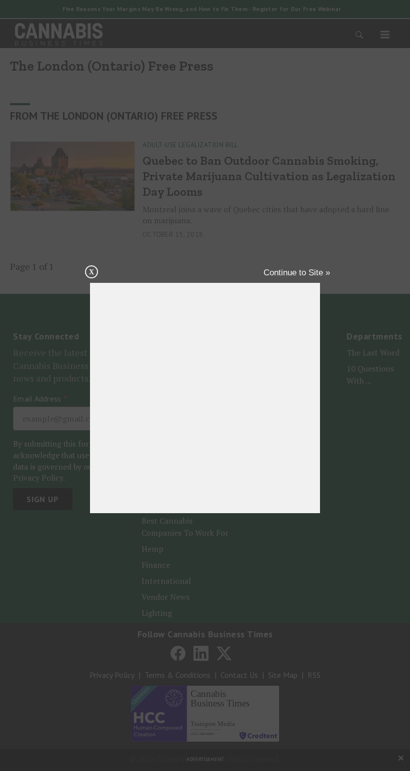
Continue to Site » (297, 272)
